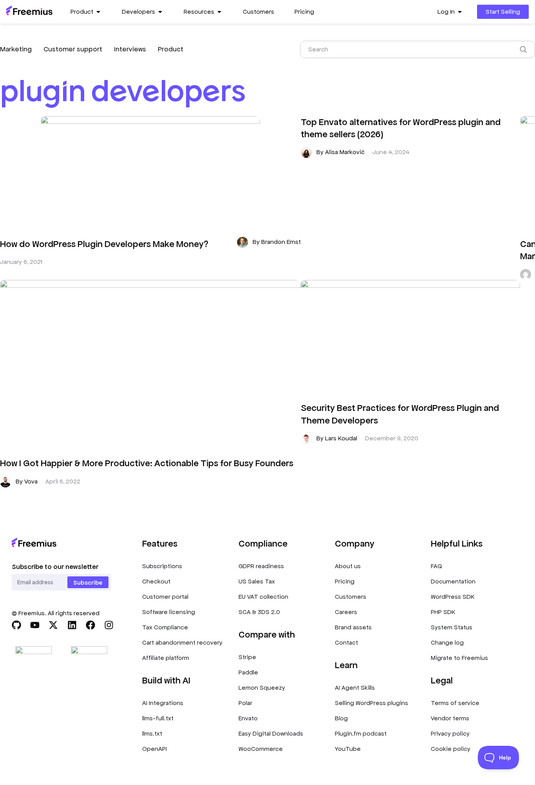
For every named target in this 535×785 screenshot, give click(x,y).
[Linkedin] (72, 625)
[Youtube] (35, 625)
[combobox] (407, 49)
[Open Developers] (160, 12)
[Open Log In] (460, 12)
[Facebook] (90, 625)
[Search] (525, 49)
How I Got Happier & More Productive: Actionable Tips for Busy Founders (146, 463)
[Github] (16, 625)
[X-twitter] (53, 625)
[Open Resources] (219, 12)
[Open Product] (98, 12)
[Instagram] (109, 625)
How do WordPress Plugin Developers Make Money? (104, 244)
